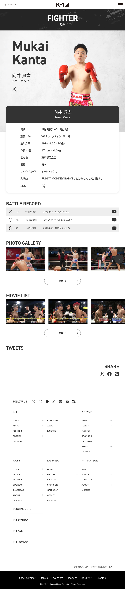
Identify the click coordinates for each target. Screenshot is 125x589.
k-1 (22, 509)
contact (58, 578)
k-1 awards (20, 520)
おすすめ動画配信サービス (101, 567)
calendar (52, 420)
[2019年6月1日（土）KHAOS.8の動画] (114, 211)
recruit (72, 578)
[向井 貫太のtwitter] (14, 88)
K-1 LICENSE (20, 542)
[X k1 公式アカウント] (33, 401)
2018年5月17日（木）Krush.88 (57, 228)
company (86, 578)
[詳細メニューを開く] (120, 4)
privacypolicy (27, 578)
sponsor (18, 441)
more (70, 281)
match (16, 426)
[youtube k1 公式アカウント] (67, 401)
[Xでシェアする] (102, 374)
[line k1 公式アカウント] (60, 401)
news (16, 420)
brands (17, 436)
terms (44, 578)
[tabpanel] (25, 259)
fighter (17, 431)
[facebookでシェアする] (109, 374)
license (51, 431)
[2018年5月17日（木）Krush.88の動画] (114, 228)
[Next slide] (118, 259)
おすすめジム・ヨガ (81, 567)
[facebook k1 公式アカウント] (47, 401)
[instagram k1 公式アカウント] (40, 401)
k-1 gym (18, 531)
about (50, 426)
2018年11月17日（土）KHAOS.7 (58, 220)
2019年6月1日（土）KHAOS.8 (56, 212)
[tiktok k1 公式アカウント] (54, 401)
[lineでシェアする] (116, 374)
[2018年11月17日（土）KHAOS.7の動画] (114, 220)
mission (101, 578)
